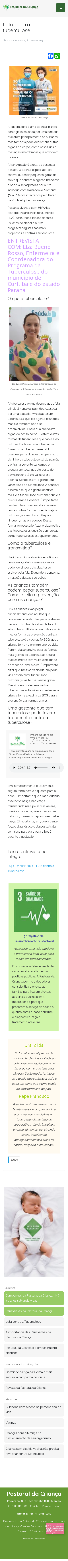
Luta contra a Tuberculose (23, 1321)
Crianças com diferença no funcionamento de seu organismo (28, 1435)
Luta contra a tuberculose (19, 27)
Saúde (14, 1159)
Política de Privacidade (34, 1538)
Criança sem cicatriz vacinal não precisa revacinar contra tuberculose (32, 1451)
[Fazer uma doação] (55, 1528)
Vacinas (11, 1422)
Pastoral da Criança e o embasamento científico (31, 1350)
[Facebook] (50, 56)
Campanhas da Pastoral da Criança (29, 1311)
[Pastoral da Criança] (21, 7)
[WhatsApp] (57, 56)
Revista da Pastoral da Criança (26, 1387)
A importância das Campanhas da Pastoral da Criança (28, 1334)
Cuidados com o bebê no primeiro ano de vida (33, 1409)
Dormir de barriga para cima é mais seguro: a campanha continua (29, 1374)
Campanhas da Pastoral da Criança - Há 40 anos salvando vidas (32, 1298)
